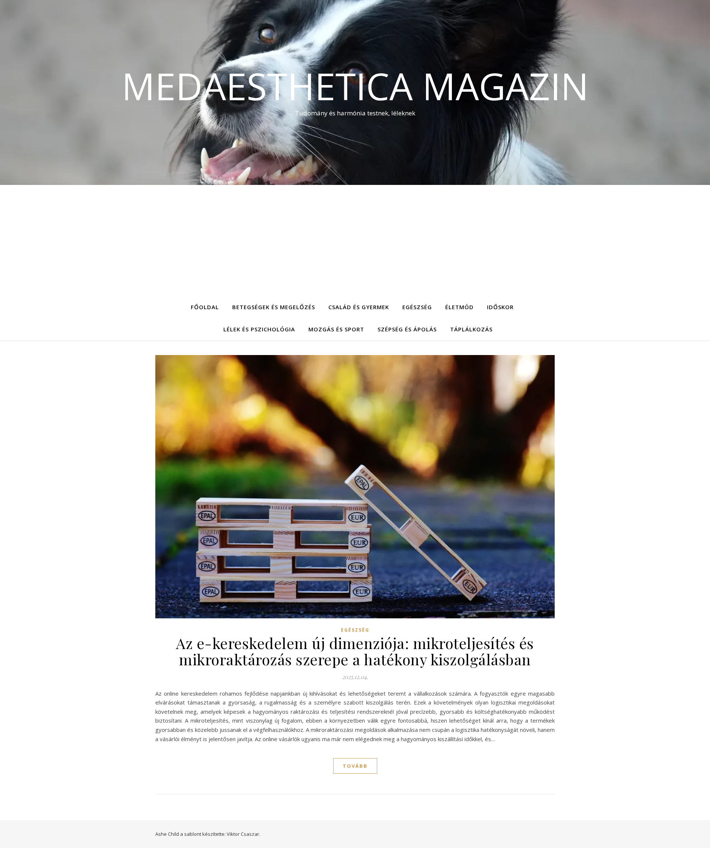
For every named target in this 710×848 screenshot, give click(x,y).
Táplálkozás (471, 329)
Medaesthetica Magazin (355, 85)
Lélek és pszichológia (259, 329)
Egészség (417, 307)
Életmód (459, 307)
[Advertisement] (355, 240)
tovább (355, 766)
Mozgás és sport (336, 329)
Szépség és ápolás (407, 329)
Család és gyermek (358, 307)
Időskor (500, 307)
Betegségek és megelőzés (273, 307)
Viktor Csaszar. (243, 834)
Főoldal (205, 307)
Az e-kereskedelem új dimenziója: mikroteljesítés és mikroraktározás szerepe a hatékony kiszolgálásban (355, 651)
